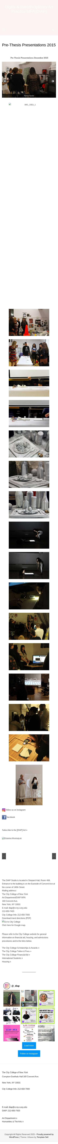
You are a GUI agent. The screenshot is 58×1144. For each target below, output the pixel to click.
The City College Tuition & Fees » (16, 951)
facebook (10, 817)
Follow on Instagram (29, 1053)
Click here (6, 925)
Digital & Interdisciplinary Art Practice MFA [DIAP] (29, 9)
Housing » (6, 961)
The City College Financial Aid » (16, 955)
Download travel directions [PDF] (16, 918)
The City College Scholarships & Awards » (20, 948)
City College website (28, 934)
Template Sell (42, 1137)
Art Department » (9, 1118)
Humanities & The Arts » (12, 1121)
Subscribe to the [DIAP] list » (14, 830)
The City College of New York (15, 1072)
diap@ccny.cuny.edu (18, 908)
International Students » (12, 958)
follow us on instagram (15, 810)
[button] (11, 998)
